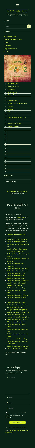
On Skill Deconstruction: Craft (16, 278)
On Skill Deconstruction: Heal (16, 302)
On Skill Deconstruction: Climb (16, 276)
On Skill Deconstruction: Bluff (16, 273)
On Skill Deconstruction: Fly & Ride (17, 295)
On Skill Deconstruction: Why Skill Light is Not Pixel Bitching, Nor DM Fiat (18, 244)
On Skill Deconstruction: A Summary (18, 346)
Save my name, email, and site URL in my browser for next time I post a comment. (17, 415)
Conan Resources (12, 92)
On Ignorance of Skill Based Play (17, 339)
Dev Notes (7, 52)
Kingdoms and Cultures (14, 123)
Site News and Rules (10, 36)
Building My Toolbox (13, 86)
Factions (10, 106)
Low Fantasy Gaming (13, 126)
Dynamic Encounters (13, 95)
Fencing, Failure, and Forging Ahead (17, 103)
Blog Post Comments (10, 49)
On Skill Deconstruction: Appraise (17, 271)
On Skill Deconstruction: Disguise (17, 288)
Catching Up (11, 89)
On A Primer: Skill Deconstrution (17, 239)
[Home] (7, 191)
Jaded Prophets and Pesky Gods (17, 117)
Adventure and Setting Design (13, 39)
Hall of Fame (13, 191)
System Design (22, 191)
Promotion (7, 45)
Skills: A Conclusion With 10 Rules (17, 348)
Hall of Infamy (11, 112)
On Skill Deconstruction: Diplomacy (17, 280)
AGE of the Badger (13, 83)
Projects (6, 42)
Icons (9, 115)
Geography (11, 109)
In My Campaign (17, 11)
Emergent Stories (12, 100)
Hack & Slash (21, 217)
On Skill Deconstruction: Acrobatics (18, 268)
